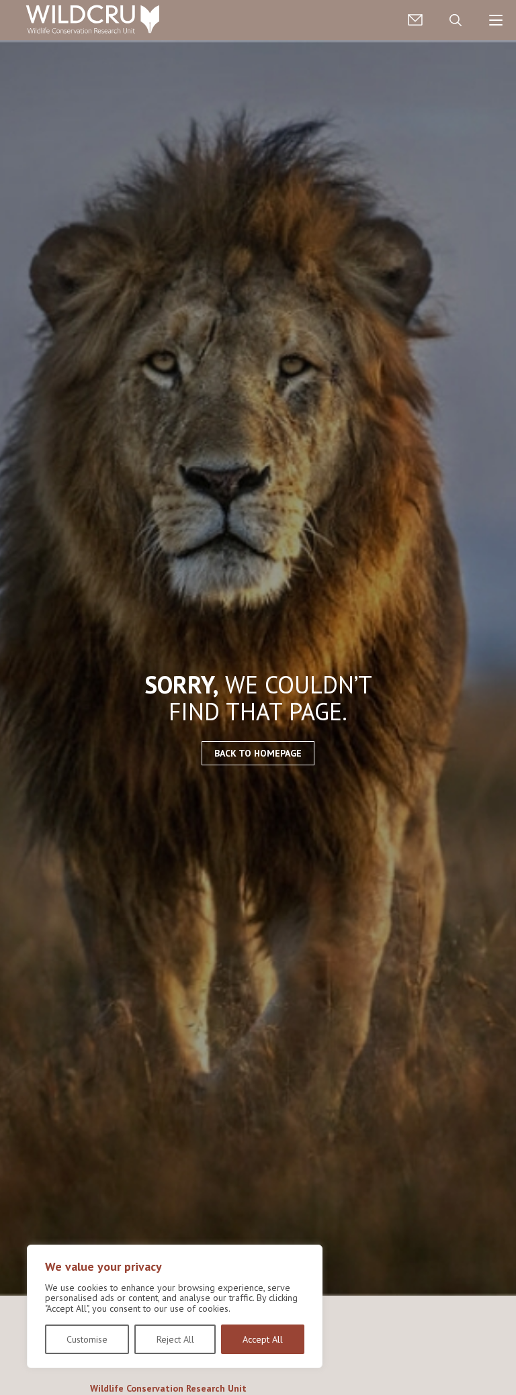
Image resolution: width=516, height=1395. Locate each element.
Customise (87, 1339)
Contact (415, 20)
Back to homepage (258, 753)
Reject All (175, 1339)
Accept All (263, 1339)
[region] (174, 1306)
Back (499, 1364)
